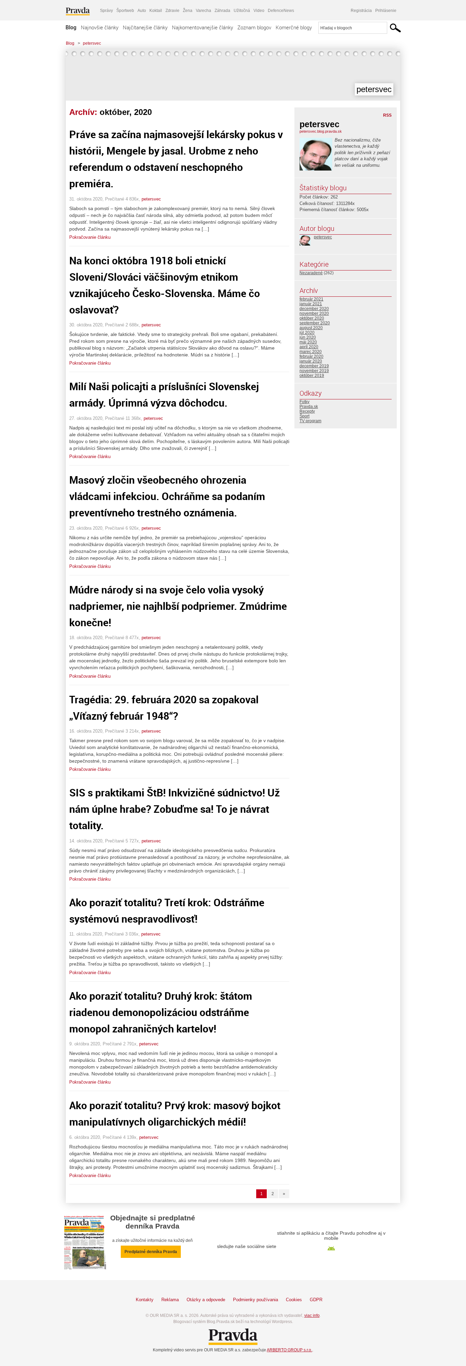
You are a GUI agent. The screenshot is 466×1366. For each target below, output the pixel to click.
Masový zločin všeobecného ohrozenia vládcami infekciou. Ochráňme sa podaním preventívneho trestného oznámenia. (167, 496)
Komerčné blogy (294, 27)
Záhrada (222, 10)
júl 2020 (307, 332)
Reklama (170, 1299)
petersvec (92, 43)
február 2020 (311, 356)
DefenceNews (281, 10)
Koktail (155, 10)
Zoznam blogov (254, 27)
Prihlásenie (385, 10)
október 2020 (312, 318)
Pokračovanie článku (90, 237)
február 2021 (311, 299)
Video (258, 10)
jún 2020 (308, 337)
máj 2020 (308, 342)
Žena (187, 10)
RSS (387, 115)
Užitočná (242, 10)
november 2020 (314, 313)
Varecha (203, 10)
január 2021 (311, 304)
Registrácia (361, 10)
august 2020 (311, 327)
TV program (310, 420)
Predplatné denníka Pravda (151, 1251)
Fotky (304, 401)
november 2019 (314, 370)
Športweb (125, 10)
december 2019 (314, 366)
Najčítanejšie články (145, 27)
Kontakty (145, 1299)
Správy (106, 10)
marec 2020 (311, 351)
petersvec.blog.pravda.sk (321, 131)
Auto (141, 10)
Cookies (294, 1299)
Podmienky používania (255, 1299)
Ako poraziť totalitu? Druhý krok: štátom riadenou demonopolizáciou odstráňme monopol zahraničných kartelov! (160, 1012)
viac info (312, 1315)
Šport (304, 416)
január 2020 (311, 361)
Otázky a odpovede (206, 1299)
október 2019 (312, 375)
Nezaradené (311, 272)
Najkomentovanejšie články (202, 27)
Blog (70, 27)
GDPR (316, 1299)
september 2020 (315, 323)
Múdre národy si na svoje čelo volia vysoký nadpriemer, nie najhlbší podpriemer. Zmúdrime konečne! (178, 606)
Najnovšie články (99, 27)
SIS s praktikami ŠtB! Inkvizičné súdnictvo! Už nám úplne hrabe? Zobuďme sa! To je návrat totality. (174, 808)
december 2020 (314, 308)
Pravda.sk (309, 406)
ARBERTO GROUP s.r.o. (289, 1350)
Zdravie (172, 10)
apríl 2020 (309, 346)
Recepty (307, 411)
